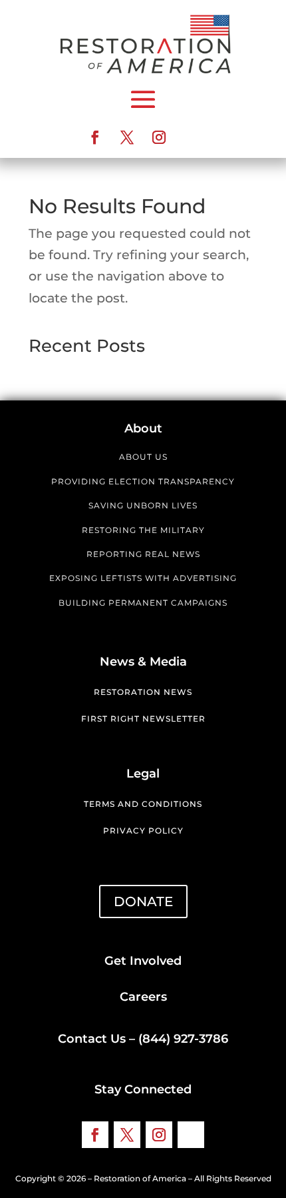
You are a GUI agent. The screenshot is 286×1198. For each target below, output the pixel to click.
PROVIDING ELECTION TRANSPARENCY (143, 481)
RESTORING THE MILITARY (143, 530)
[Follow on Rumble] (191, 137)
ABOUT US (143, 457)
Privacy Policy (143, 831)
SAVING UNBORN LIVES (143, 505)
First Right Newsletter (143, 719)
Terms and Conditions (143, 804)
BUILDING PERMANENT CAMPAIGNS (143, 603)
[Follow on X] (127, 137)
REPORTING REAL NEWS (143, 554)
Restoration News (143, 692)
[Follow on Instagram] (159, 137)
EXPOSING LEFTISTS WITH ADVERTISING (143, 578)
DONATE (143, 901)
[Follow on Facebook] (95, 137)
